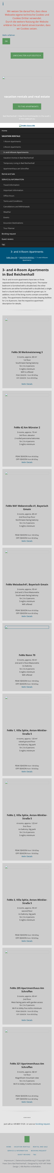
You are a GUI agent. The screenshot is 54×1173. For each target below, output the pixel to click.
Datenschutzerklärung (25, 1160)
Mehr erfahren (8, 35)
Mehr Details (27, 384)
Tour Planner (9, 228)
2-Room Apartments (12, 147)
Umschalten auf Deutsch (27, 55)
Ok (6, 41)
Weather (7, 212)
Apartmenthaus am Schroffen (16, 168)
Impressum (9, 1160)
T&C (3, 244)
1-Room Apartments (12, 141)
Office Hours (8, 195)
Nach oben (27, 1139)
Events (6, 217)
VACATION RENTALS (11, 136)
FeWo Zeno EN (11, 257)
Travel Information (11, 185)
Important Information (13, 190)
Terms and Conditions (12, 201)
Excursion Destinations (13, 223)
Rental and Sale (8, 174)
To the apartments (28, 106)
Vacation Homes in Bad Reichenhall (18, 157)
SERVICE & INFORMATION (13, 179)
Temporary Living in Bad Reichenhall (18, 163)
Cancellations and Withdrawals (16, 206)
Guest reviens (7, 239)
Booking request (9, 233)
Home (4, 130)
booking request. (43, 1124)
